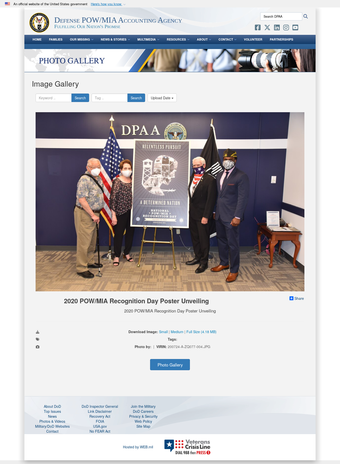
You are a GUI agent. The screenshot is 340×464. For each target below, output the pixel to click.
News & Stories (113, 39)
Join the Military (143, 406)
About (202, 39)
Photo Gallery (170, 365)
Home (37, 39)
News (52, 416)
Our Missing (80, 39)
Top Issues (52, 411)
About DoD (52, 406)
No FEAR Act (100, 431)
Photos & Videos (52, 421)
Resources (176, 39)
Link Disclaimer (100, 411)
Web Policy (143, 421)
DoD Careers (143, 411)
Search (80, 97)
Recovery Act (99, 416)
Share (299, 298)
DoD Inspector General (100, 406)
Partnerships (281, 39)
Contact (226, 39)
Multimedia (146, 39)
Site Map (143, 426)
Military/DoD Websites (52, 426)
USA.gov (100, 426)
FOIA (100, 421)
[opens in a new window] (258, 28)
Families (55, 39)
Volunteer (253, 39)
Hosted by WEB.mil (138, 446)
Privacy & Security (143, 416)
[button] (109, 4)
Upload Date (161, 97)
